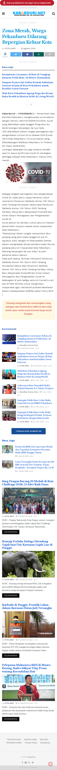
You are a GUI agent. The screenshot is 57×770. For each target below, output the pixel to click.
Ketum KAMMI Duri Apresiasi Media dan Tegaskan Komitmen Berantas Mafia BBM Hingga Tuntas (34, 449)
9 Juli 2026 (46, 392)
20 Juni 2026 (38, 422)
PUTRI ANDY (10, 48)
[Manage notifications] (50, 764)
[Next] (31, 104)
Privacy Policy (31, 743)
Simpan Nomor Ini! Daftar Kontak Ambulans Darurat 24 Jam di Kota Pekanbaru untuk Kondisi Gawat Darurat (27, 85)
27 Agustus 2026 (26, 348)
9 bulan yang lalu (25, 456)
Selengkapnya (10, 532)
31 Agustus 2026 (24, 516)
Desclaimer (45, 743)
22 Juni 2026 (38, 407)
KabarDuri (32, 757)
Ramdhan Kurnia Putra (29, 345)
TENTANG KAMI (14, 739)
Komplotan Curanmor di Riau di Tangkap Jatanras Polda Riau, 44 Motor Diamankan (34, 338)
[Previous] (26, 104)
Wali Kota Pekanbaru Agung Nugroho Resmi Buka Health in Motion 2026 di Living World (33, 374)
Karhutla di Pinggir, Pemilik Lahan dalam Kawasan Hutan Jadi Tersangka (27, 606)
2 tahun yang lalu (25, 471)
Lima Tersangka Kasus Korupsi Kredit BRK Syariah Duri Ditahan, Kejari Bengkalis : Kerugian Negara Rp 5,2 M (34, 465)
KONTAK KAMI (30, 739)
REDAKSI (44, 739)
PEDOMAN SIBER (14, 743)
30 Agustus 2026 (25, 640)
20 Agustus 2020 (28, 48)
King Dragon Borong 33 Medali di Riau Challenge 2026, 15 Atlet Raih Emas (28, 483)
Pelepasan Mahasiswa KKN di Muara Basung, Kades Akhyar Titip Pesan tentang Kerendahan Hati (26, 668)
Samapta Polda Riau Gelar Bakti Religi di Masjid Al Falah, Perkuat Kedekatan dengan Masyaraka (34, 415)
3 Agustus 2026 (39, 366)
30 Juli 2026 (38, 380)
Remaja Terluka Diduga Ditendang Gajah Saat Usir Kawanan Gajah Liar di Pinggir (27, 544)
